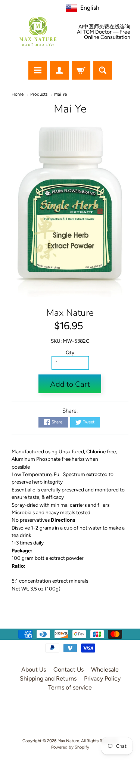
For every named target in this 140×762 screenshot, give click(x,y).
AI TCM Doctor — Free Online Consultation (103, 35)
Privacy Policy (102, 678)
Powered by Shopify (70, 747)
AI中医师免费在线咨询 (104, 27)
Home (18, 94)
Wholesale (105, 669)
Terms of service (70, 687)
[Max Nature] (38, 31)
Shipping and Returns (48, 678)
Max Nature (70, 312)
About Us (33, 669)
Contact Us (68, 669)
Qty (70, 352)
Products (38, 94)
